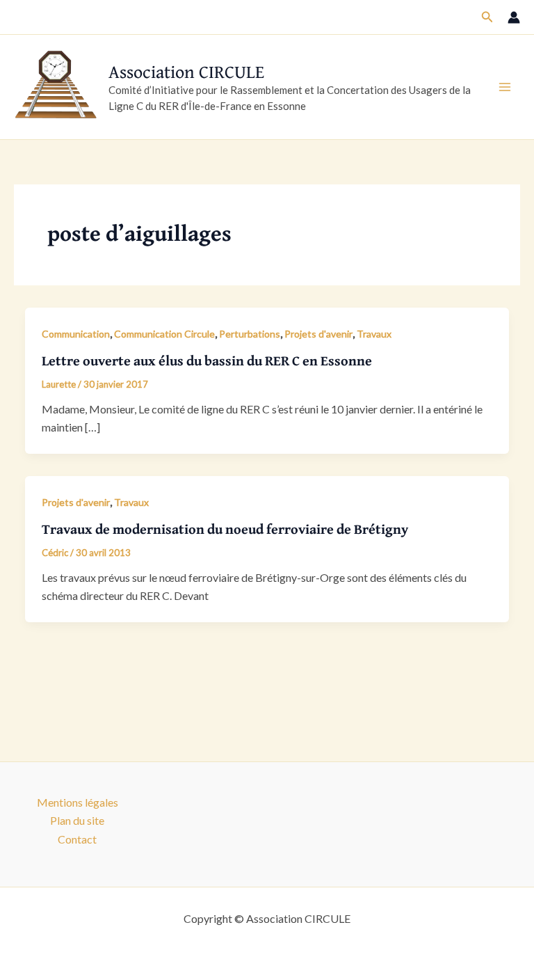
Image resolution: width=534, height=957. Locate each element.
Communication (76, 334)
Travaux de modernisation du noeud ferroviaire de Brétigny (225, 529)
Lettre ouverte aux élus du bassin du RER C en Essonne (207, 360)
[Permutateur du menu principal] (505, 87)
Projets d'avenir (318, 334)
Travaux (374, 334)
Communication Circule (164, 334)
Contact (77, 839)
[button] (487, 17)
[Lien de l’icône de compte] (514, 17)
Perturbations (249, 334)
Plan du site (77, 820)
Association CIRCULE (186, 71)
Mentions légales (77, 802)
